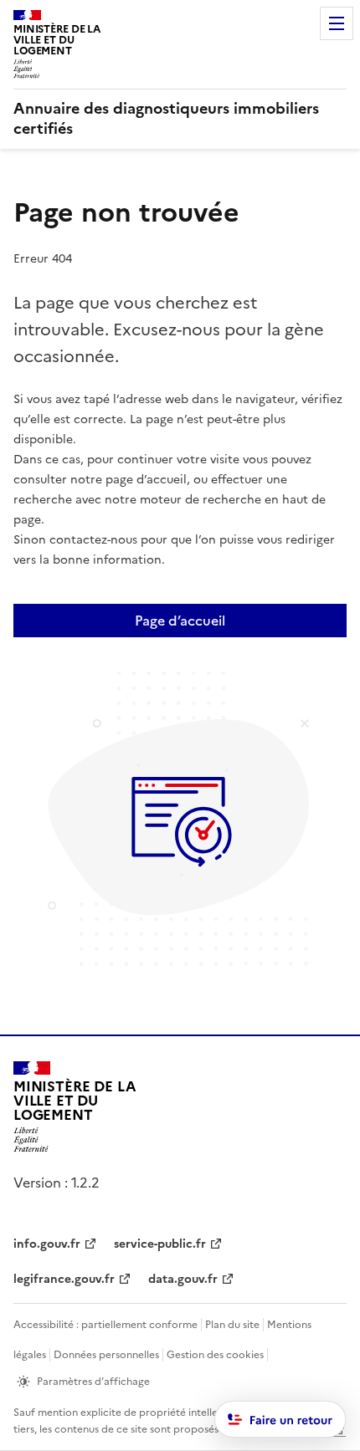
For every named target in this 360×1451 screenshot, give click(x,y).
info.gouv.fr (46, 1244)
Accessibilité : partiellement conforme (105, 1324)
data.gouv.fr (183, 1279)
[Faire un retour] (280, 1419)
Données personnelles (106, 1354)
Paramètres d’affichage (93, 1381)
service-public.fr (160, 1244)
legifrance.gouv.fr (64, 1279)
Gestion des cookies (215, 1354)
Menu (336, 23)
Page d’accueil (180, 621)
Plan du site (232, 1324)
